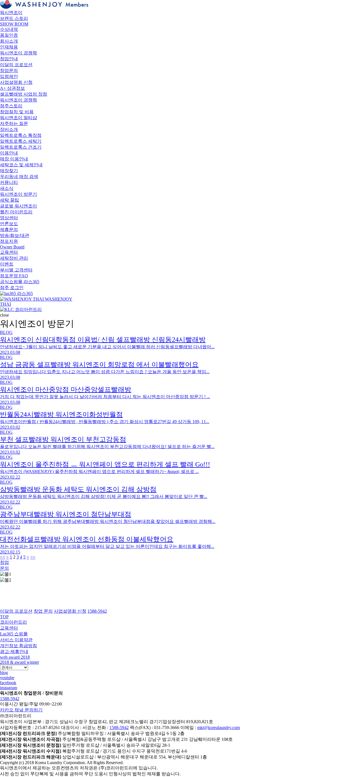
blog (4, 672)
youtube (7, 677)
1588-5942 (9, 698)
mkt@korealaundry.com (218, 727)
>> (32, 557)
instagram (8, 687)
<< (2, 557)
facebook (8, 682)
